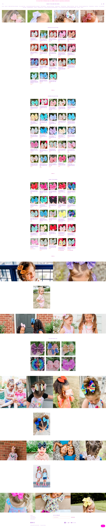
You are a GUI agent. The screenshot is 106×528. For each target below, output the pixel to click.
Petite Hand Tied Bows (50, 6)
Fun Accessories (101, 6)
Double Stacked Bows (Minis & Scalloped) (33, 6)
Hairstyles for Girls (41, 7)
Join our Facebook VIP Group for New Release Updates (67, 7)
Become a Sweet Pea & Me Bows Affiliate (51, 7)
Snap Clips (24, 7)
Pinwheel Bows (91, 6)
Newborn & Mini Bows (70, 6)
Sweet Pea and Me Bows (52, 3)
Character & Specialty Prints (83, 6)
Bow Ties (76, 6)
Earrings (35, 7)
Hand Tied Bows (43, 6)
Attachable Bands (30, 7)
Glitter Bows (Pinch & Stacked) (13, 6)
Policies (82, 7)
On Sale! (78, 7)
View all (53, 173)
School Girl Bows (63, 6)
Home (3, 6)
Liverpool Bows (57, 6)
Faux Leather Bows (22, 6)
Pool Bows (96, 6)
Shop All (6, 6)
